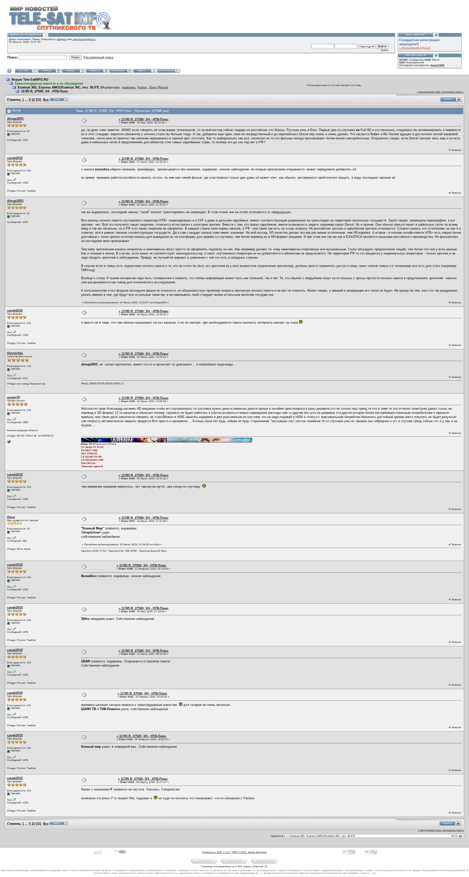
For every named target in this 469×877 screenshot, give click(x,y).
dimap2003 (15, 119)
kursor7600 (437, 65)
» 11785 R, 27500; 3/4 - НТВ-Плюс (144, 119)
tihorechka (15, 353)
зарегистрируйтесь (84, 39)
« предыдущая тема (428, 91)
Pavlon (142, 87)
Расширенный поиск (98, 57)
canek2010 (15, 158)
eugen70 (13, 397)
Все (46, 99)
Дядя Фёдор (158, 87)
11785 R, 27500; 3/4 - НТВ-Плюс (44, 91)
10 (33, 99)
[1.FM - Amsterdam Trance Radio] (9, 442)
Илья (11, 517)
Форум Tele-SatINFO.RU (29, 79)
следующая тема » (452, 91)
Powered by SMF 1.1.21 (216, 852)
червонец (128, 87)
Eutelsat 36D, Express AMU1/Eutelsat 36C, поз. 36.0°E (58, 87)
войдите (62, 39)
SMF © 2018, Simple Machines (249, 852)
